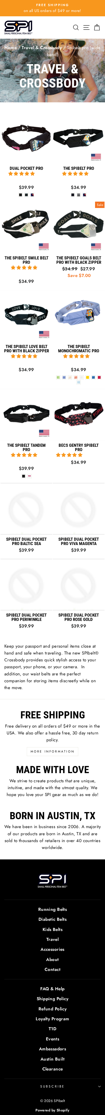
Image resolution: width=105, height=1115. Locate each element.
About (52, 959)
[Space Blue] (93, 377)
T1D (52, 1029)
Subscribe (52, 1086)
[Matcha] (58, 377)
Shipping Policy (52, 999)
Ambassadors (52, 1049)
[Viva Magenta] (99, 377)
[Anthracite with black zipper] (26, 195)
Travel (52, 939)
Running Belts (52, 909)
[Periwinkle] (64, 377)
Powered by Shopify (52, 1110)
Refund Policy (52, 1009)
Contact (52, 969)
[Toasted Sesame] (70, 377)
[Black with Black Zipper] (23, 476)
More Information (53, 751)
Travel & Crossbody (42, 48)
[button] (22, 174)
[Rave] (32, 195)
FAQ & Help (52, 989)
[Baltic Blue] (79, 382)
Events (52, 1039)
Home (10, 48)
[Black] (73, 195)
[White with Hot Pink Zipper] (29, 476)
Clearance (52, 1069)
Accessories (52, 949)
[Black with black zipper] (20, 195)
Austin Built (52, 1059)
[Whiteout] (82, 377)
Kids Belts (52, 929)
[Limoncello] (87, 377)
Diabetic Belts (52, 919)
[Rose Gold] (76, 377)
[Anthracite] (79, 195)
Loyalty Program (52, 1019)
